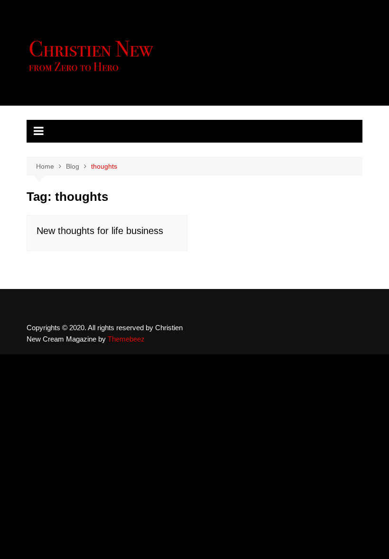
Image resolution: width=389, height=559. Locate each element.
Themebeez (126, 339)
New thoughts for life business (100, 230)
